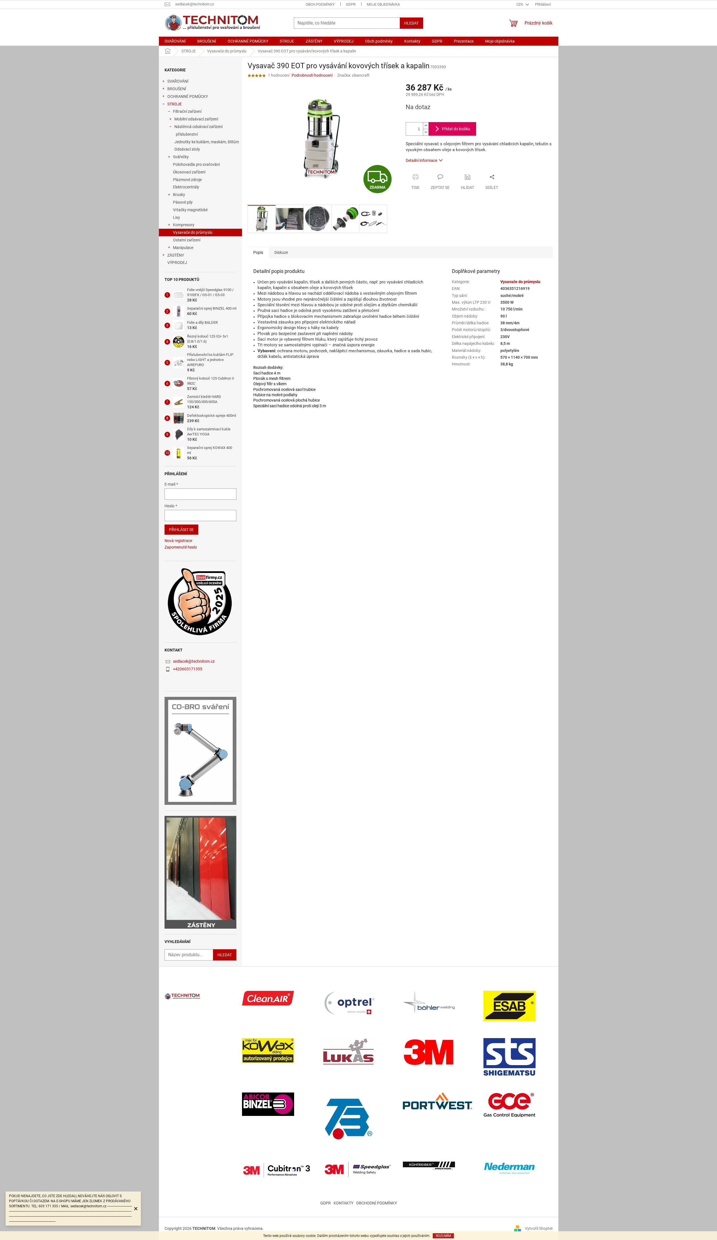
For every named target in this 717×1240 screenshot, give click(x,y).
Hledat (411, 23)
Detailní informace (421, 160)
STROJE (174, 104)
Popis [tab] (258, 252)
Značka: (353, 75)
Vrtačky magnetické (190, 210)
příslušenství (187, 134)
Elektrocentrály (186, 187)
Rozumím (443, 1236)
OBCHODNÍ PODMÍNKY (376, 1203)
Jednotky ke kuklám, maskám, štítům (206, 142)
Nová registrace (178, 540)
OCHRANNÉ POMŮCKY (187, 96)
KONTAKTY (343, 1203)
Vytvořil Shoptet (539, 1228)
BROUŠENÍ (176, 89)
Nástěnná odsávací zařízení (198, 126)
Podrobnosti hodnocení (312, 75)
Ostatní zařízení (186, 240)
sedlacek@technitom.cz (194, 661)
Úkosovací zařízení (189, 172)
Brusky (179, 194)
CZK (520, 4)
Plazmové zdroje (187, 179)
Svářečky (181, 157)
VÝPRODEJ (177, 262)
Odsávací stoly (187, 149)
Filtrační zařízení (187, 111)
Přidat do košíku (456, 129)
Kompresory (183, 225)
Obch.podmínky (320, 4)
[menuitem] (175, 41)
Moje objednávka (383, 4)
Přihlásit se (181, 529)
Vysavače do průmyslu (192, 232)
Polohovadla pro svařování (196, 164)
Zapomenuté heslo (181, 547)
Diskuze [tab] (281, 252)
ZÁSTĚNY (175, 255)
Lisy (176, 217)
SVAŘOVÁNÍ (177, 81)
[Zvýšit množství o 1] (426, 125)
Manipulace (183, 247)
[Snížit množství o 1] (426, 132)
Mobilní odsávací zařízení (196, 119)
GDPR (351, 4)
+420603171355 (187, 669)
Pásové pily (183, 202)
